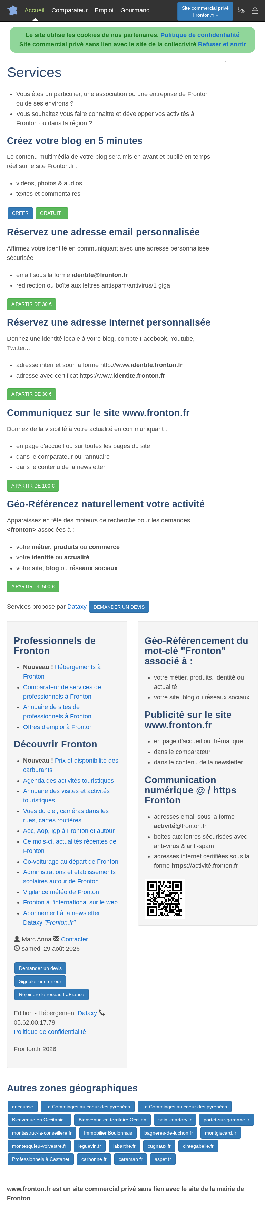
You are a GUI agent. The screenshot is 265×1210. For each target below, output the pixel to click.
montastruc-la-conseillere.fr (42, 1133)
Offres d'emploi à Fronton (58, 727)
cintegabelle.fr (198, 1146)
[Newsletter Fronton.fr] (241, 10)
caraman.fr (131, 1159)
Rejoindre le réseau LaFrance (51, 994)
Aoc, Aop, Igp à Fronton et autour (69, 830)
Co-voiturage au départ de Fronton (70, 861)
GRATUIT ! (52, 213)
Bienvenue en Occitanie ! (39, 1119)
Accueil (34, 10)
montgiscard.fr (220, 1133)
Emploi (104, 10)
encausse (22, 1106)
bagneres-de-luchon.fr (168, 1133)
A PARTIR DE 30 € (31, 304)
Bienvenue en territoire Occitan (112, 1119)
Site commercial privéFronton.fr (205, 11)
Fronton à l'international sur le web (70, 902)
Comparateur (69, 10)
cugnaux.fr (159, 1146)
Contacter (74, 939)
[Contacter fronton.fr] (255, 10)
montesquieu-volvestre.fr (39, 1146)
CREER (20, 213)
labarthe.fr (124, 1146)
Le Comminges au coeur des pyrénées (87, 1106)
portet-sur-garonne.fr (226, 1119)
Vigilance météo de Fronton (61, 892)
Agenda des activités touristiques (68, 780)
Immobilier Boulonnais (108, 1133)
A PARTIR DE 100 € (33, 486)
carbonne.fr (94, 1159)
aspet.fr (163, 1159)
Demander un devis (40, 968)
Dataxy (77, 606)
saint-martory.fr (175, 1119)
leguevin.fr (89, 1146)
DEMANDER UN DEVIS (119, 607)
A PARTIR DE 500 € (33, 586)
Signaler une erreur (40, 981)
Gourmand (135, 10)
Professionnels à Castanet (40, 1159)
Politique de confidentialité (199, 34)
